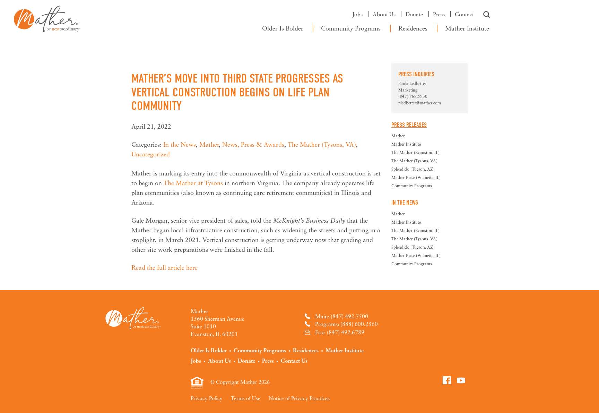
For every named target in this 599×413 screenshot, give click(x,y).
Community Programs (351, 28)
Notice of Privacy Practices (299, 398)
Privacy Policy (207, 398)
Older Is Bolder (282, 28)
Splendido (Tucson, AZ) (413, 169)
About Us (384, 14)
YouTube (461, 380)
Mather (47, 17)
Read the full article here (164, 267)
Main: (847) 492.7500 (341, 316)
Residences (412, 28)
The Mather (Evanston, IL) (415, 152)
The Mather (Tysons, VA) (322, 144)
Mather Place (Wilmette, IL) (416, 177)
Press (439, 14)
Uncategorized (150, 154)
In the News (179, 144)
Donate (414, 14)
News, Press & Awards (253, 144)
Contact (464, 14)
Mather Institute (467, 28)
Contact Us (294, 360)
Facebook (447, 380)
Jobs (357, 14)
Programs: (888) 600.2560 (346, 323)
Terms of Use (245, 398)
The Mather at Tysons (194, 183)
